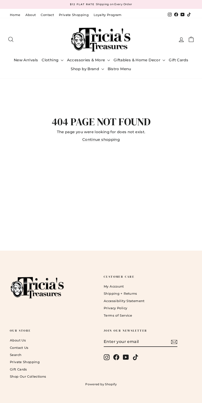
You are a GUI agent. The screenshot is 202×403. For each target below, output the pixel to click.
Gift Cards (178, 60)
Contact (47, 15)
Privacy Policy (115, 308)
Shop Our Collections (28, 376)
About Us (18, 340)
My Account (114, 286)
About (30, 15)
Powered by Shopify (101, 384)
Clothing (50, 60)
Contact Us (19, 348)
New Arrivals (26, 60)
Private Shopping (74, 15)
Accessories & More (86, 60)
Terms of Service (118, 315)
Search (15, 355)
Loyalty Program (108, 15)
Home (15, 15)
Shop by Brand (85, 68)
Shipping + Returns (120, 293)
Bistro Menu (119, 68)
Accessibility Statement (124, 301)
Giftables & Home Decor (138, 60)
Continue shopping (101, 139)
